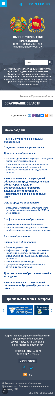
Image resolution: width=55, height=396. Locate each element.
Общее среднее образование (21, 202)
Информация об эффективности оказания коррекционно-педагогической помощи (27, 251)
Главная (24, 96)
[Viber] (34, 115)
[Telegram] (29, 115)
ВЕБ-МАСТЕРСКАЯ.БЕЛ (41, 393)
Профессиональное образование (24, 219)
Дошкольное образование (20, 153)
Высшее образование (17, 236)
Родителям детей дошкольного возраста (27, 164)
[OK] (46, 115)
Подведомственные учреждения (24, 147)
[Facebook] (38, 115)
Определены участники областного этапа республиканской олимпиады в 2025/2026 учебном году (27, 210)
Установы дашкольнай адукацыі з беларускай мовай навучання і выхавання (29, 159)
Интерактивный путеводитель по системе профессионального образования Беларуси (28, 228)
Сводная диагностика (17, 247)
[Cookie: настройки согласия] (5, 391)
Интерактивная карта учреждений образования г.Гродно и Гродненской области (26, 285)
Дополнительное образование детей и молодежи (27, 275)
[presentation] (3, 310)
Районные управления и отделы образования (23, 140)
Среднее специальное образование (24, 224)
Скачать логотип (27, 360)
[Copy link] (51, 115)
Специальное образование (20, 242)
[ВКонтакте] (42, 115)
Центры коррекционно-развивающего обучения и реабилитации (25, 265)
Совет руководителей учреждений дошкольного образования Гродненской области (26, 169)
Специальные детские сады (20, 261)
